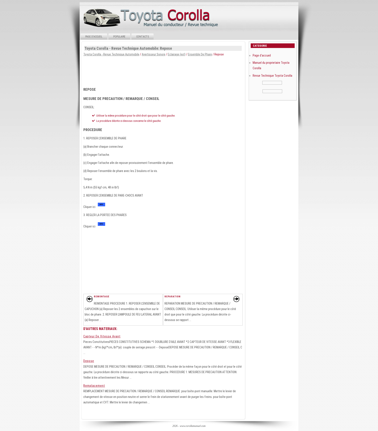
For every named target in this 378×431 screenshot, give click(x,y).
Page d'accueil (93, 36)
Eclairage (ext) (177, 54)
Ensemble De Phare (200, 54)
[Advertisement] (163, 70)
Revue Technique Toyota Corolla (272, 75)
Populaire (119, 36)
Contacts (142, 36)
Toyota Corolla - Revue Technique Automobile (111, 54)
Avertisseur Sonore (153, 54)
